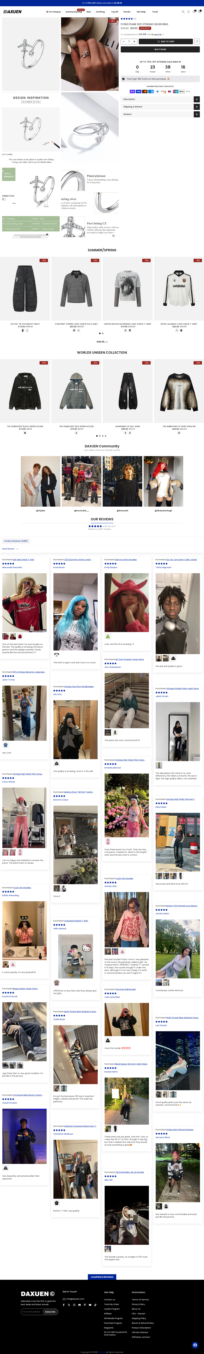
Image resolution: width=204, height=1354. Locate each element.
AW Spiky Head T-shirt (23, 559)
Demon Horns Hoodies (126, 559)
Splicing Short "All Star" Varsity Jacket (73, 793)
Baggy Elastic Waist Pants (25, 988)
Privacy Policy (138, 1304)
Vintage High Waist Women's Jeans (175, 800)
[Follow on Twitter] (69, 1305)
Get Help (141, 11)
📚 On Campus (53, 11)
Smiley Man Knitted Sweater (179, 1129)
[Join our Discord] (79, 1305)
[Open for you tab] (195, 1345)
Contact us (109, 1299)
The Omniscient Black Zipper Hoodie (25, 426)
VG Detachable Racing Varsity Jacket (22, 1096)
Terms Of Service (140, 1299)
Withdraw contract (141, 1337)
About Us (136, 1309)
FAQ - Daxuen (138, 1313)
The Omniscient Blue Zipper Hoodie (76, 426)
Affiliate (108, 1313)
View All (100, 342)
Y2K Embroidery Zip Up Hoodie (129, 1172)
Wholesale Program (113, 1318)
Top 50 (114, 11)
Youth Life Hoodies (124, 878)
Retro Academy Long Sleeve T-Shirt (179, 324)
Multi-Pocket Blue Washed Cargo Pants (74, 1013)
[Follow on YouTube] (90, 1305)
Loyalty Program (112, 1309)
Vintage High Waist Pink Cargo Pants (124, 761)
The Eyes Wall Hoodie (125, 989)
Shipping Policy (139, 1318)
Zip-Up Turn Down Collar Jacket (181, 559)
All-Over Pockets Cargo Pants (129, 659)
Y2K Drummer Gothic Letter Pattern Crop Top (72, 561)
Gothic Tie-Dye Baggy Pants (25, 324)
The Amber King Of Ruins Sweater (179, 426)
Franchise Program (113, 1323)
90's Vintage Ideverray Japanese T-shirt (23, 673)
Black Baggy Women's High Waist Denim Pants (125, 1065)
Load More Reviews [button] (102, 1277)
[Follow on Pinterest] (85, 1305)
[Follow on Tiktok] (95, 1305)
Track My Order (111, 1304)
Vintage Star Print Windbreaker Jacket (73, 688)
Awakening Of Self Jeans (127, 426)
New (89, 11)
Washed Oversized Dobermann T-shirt (75, 1127)
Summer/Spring (75, 11)
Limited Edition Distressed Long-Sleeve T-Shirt (127, 324)
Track (155, 11)
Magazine (108, 1328)
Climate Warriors (140, 1332)
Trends (126, 11)
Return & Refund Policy (143, 1323)
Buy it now (160, 49)
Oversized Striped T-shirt (76, 920)
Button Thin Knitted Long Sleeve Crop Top (176, 907)
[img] (102, 526)
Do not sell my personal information (115, 1333)
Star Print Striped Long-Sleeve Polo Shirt (76, 324)
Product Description (141, 1328)
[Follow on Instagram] (74, 1305)
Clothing (100, 11)
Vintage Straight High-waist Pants (182, 688)
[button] (127, 18)
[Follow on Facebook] (63, 1305)
